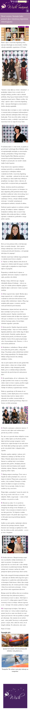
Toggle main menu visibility (28, 10)
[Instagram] (16, 2)
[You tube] (14, 2)
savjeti (27, 26)
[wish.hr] (15, 696)
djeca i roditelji (22, 26)
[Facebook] (11, 2)
